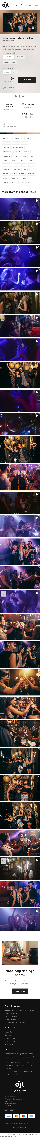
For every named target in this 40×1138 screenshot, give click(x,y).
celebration (18, 138)
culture (15, 143)
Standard (9, 57)
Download (27, 80)
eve (28, 147)
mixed (32, 160)
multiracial (7, 165)
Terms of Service (11, 1044)
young (22, 182)
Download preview (27, 84)
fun (31, 156)
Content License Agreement (15, 1022)
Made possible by (20, 1127)
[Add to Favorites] (39, 199)
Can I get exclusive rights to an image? (19, 1054)
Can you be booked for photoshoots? (18, 1071)
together (15, 178)
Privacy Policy (10, 1041)
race (13, 174)
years (14, 182)
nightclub (6, 169)
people (5, 174)
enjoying (6, 147)
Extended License (11, 1016)
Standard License (11, 1013)
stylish (5, 178)
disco (24, 143)
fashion (17, 151)
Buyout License (10, 1019)
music (17, 165)
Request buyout (10, 62)
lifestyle (23, 160)
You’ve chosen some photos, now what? (19, 1010)
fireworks (6, 156)
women (5, 182)
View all (33, 192)
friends (23, 156)
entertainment (18, 147)
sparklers (31, 174)
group (5, 160)
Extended (20, 57)
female (26, 151)
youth (30, 182)
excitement (7, 151)
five (15, 156)
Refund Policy (10, 1038)
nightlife (17, 169)
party (26, 169)
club (27, 138)
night (32, 165)
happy (13, 160)
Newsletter (9, 1032)
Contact (8, 1035)
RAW (14, 72)
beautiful (6, 138)
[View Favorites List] (25, 5)
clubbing (6, 143)
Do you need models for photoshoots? (19, 1063)
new (24, 165)
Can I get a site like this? (13, 1074)
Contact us (20, 991)
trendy (25, 178)
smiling (21, 174)
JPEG (7, 72)
